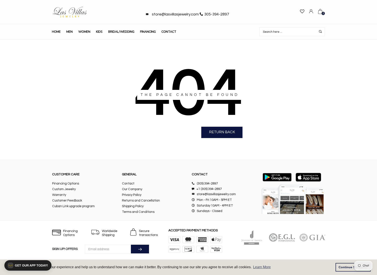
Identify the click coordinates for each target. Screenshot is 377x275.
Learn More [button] (262, 267)
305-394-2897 (216, 14)
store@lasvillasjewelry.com (175, 14)
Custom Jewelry (64, 189)
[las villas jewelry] (69, 12)
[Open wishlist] (302, 12)
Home (56, 32)
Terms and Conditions (138, 212)
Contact (168, 32)
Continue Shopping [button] (353, 267)
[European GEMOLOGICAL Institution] (282, 237)
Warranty (59, 194)
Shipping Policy (133, 206)
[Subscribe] (140, 249)
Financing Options (65, 183)
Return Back (222, 132)
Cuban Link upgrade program (73, 206)
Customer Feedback (67, 200)
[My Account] (311, 12)
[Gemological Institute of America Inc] (312, 237)
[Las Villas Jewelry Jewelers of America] (251, 237)
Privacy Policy (131, 194)
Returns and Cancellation (141, 200)
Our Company (132, 189)
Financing (148, 32)
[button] (27, 265)
